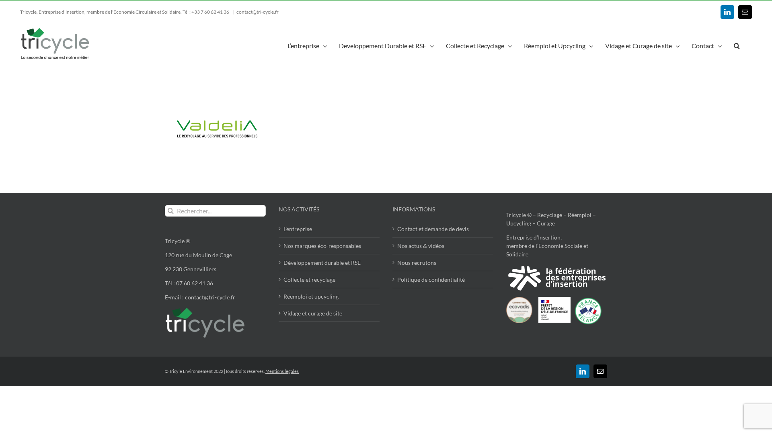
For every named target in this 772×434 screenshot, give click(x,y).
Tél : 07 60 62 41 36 (189, 283)
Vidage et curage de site (312, 313)
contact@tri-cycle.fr (257, 12)
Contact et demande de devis (433, 228)
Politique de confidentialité (431, 279)
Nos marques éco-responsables (322, 245)
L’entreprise (297, 228)
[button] (737, 44)
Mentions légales (282, 371)
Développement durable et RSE (322, 262)
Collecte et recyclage (309, 279)
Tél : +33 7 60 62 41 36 (206, 12)
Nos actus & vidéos (420, 245)
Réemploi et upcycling (311, 296)
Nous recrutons (416, 262)
